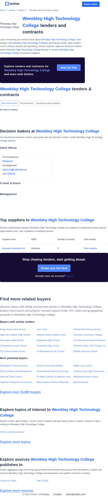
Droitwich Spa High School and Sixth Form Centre (90, 371)
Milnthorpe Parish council (85, 376)
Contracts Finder (8, 480)
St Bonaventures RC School (50, 351)
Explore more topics (15, 442)
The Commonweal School (12, 351)
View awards (90, 248)
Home (2, 10)
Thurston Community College (87, 335)
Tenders (12, 10)
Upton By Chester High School (15, 335)
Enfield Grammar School (85, 351)
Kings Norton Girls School (13, 329)
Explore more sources (16, 490)
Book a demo (90, 4)
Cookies (57, 494)
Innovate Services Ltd (13, 248)
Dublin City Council (82, 365)
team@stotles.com (76, 494)
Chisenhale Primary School (13, 346)
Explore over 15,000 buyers (20, 392)
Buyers (22, 10)
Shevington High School (11, 340)
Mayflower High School (48, 340)
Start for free (69, 67)
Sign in (69, 276)
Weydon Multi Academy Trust (51, 335)
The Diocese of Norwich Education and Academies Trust (90, 340)
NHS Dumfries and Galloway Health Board (17, 371)
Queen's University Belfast (50, 365)
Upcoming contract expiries (48, 103)
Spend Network (80, 382)
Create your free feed (54, 268)
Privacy (45, 494)
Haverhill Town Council (11, 376)
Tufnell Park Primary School (87, 329)
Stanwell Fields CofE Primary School (90, 346)
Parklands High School (48, 346)
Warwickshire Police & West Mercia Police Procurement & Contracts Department (54, 382)
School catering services (12, 432)
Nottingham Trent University (14, 365)
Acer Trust (42, 329)
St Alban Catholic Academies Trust (54, 376)
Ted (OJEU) (42, 480)
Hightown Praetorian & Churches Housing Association (17, 382)
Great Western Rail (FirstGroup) (52, 371)
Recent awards (26, 103)
